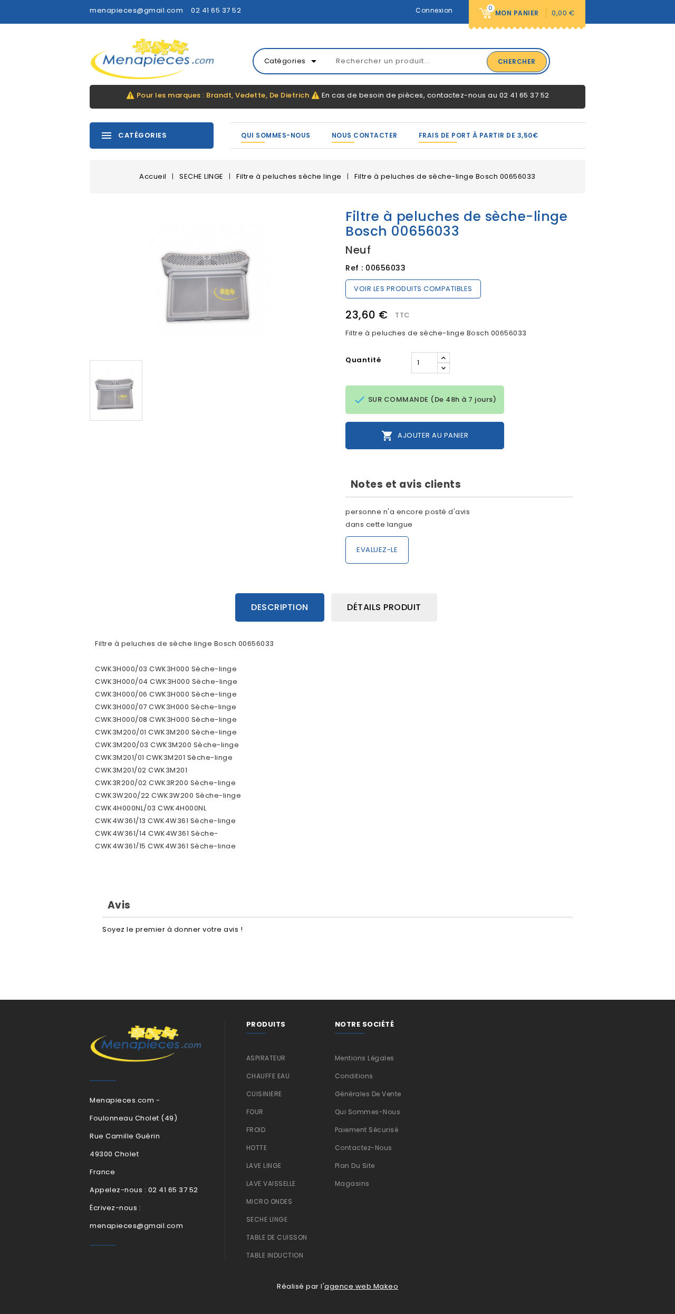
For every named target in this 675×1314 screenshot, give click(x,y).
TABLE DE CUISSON (276, 1237)
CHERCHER (517, 61)
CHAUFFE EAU (268, 1075)
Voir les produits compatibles (413, 289)
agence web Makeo (361, 1286)
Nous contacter (365, 135)
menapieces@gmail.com (136, 10)
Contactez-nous (363, 1147)
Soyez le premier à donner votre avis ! (172, 929)
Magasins (352, 1183)
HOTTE (256, 1147)
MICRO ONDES (269, 1201)
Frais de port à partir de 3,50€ (478, 135)
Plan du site (355, 1165)
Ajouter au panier (425, 436)
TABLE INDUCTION (275, 1255)
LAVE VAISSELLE (271, 1183)
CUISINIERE (264, 1093)
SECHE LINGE (267, 1219)
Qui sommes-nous (276, 135)
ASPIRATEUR (266, 1058)
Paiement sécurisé (367, 1129)
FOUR (255, 1111)
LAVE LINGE (264, 1165)
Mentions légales (364, 1058)
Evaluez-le (377, 550)
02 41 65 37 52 (216, 10)
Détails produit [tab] (384, 607)
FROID (256, 1129)
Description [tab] (279, 607)
